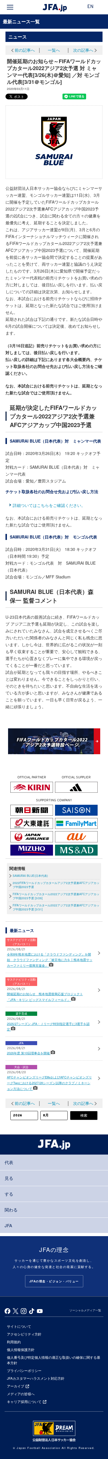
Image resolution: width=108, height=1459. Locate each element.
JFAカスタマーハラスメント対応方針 (36, 1378)
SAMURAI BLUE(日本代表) (30, 876)
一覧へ (54, 50)
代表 (9, 1162)
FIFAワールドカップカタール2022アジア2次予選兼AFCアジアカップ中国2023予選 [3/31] (56, 907)
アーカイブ (15, 1385)
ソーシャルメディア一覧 (85, 1310)
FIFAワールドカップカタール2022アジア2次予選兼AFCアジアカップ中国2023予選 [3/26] (56, 896)
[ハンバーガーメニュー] (10, 7)
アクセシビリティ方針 (24, 1333)
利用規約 (14, 1341)
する (9, 1194)
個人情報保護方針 (21, 1349)
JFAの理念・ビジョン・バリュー (54, 1281)
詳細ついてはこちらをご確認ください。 (49, 505)
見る (9, 1178)
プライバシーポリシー (24, 1370)
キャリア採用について (24, 1401)
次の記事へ (83, 50)
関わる (11, 1210)
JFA (8, 1225)
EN (90, 7)
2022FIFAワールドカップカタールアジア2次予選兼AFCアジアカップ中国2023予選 (56, 885)
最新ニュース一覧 (21, 21)
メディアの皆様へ (21, 1393)
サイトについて (19, 1326)
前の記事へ (25, 50)
